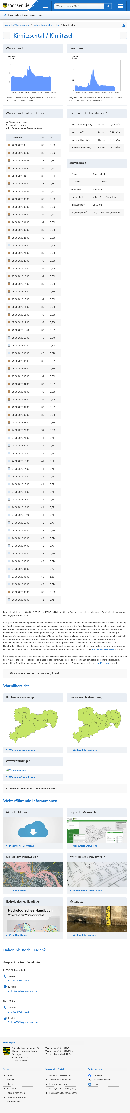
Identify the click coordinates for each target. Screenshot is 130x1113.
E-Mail (97, 1084)
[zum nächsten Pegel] (123, 35)
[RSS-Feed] (123, 25)
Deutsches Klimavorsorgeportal (63, 1093)
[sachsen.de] (17, 6)
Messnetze (105, 663)
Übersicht (11, 1084)
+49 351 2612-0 (61, 1048)
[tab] (65, 673)
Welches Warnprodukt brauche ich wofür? (34, 788)
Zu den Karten (17, 890)
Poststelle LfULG (62, 1054)
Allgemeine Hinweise (104, 649)
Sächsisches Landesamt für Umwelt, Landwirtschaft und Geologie (25, 1051)
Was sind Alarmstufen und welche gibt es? (34, 673)
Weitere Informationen (22, 750)
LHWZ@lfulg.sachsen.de (24, 991)
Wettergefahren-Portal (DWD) (62, 1088)
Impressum (12, 1088)
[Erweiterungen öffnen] (120, 6)
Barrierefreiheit (13, 1102)
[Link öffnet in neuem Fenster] (16, 770)
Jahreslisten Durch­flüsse (87, 890)
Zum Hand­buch (18, 935)
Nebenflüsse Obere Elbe (46, 25)
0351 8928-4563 (20, 980)
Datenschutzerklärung (17, 1097)
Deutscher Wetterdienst (60, 1084)
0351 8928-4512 (20, 1011)
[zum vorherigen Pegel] (6, 35)
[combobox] (79, 6)
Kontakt (10, 1080)
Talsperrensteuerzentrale (60, 1080)
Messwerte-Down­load (21, 845)
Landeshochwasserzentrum (25, 15)
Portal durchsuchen (16, 1093)
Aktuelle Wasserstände (17, 25)
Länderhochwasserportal (60, 1075)
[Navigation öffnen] (45, 6)
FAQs (9, 1075)
